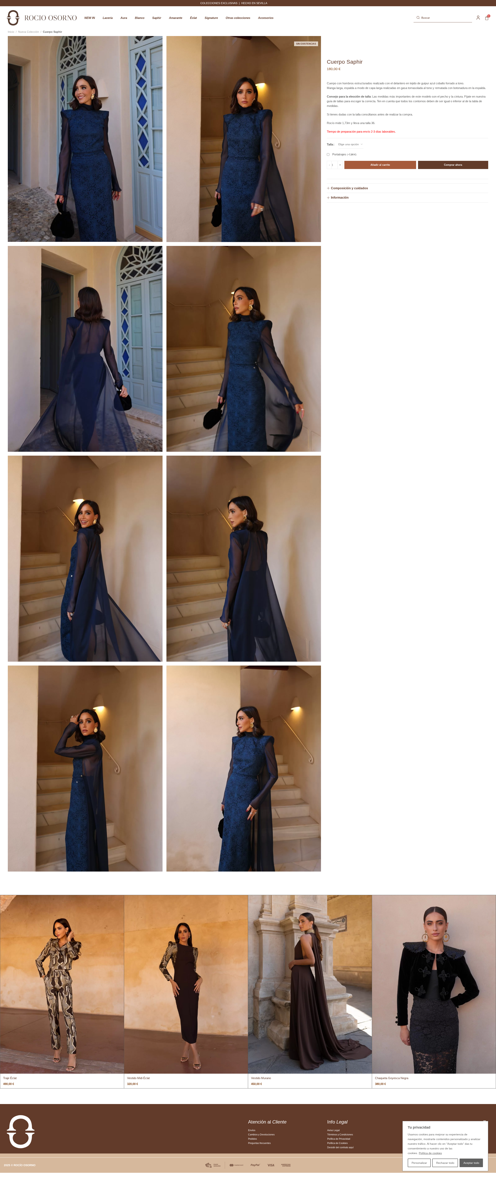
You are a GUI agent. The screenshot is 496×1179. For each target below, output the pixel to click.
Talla (330, 144)
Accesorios (265, 17)
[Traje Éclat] (62, 984)
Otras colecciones (238, 17)
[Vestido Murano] (310, 984)
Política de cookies (430, 1153)
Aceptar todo (471, 1162)
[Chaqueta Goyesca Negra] (434, 984)
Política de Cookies (337, 1143)
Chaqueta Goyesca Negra (391, 1078)
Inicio (11, 31)
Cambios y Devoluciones (261, 1134)
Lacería (108, 17)
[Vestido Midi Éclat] (186, 984)
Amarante (175, 17)
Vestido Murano (261, 1078)
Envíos (251, 1130)
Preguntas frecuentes (259, 1143)
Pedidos (252, 1139)
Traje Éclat (10, 1078)
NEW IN (89, 17)
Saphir (156, 17)
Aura (123, 17)
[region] (445, 1146)
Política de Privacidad (338, 1139)
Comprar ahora (453, 164)
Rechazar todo (445, 1162)
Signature (211, 17)
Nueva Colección (28, 31)
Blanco (139, 17)
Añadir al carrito (380, 164)
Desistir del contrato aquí (340, 1147)
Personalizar (419, 1162)
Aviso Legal (333, 1130)
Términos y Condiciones (340, 1134)
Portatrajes (344, 154)
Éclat (193, 17)
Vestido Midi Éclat (138, 1078)
